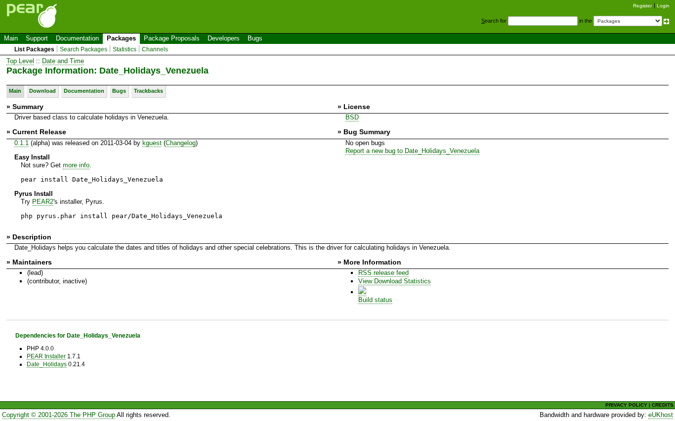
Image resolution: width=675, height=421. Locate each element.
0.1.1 (21, 143)
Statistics (124, 49)
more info (76, 165)
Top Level (20, 61)
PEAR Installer (46, 356)
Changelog (181, 143)
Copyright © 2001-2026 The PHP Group (58, 415)
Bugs (255, 38)
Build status (375, 300)
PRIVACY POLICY (626, 405)
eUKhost (660, 415)
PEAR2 (42, 201)
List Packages (34, 49)
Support (37, 38)
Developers (224, 38)
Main (11, 38)
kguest (152, 143)
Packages (121, 38)
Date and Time (63, 61)
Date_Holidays (47, 364)
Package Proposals (172, 38)
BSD (352, 117)
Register (642, 5)
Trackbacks (148, 91)
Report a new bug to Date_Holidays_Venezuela (412, 150)
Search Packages (83, 49)
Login (663, 5)
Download (42, 91)
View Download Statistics (394, 281)
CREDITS (663, 405)
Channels (155, 49)
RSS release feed (383, 272)
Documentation (77, 38)
